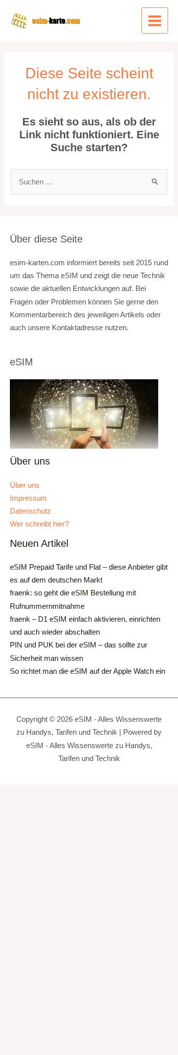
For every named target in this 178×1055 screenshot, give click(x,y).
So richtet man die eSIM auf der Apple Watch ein (87, 671)
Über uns (25, 485)
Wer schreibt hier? (39, 524)
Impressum (28, 498)
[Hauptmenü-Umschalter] (154, 20)
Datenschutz (30, 511)
